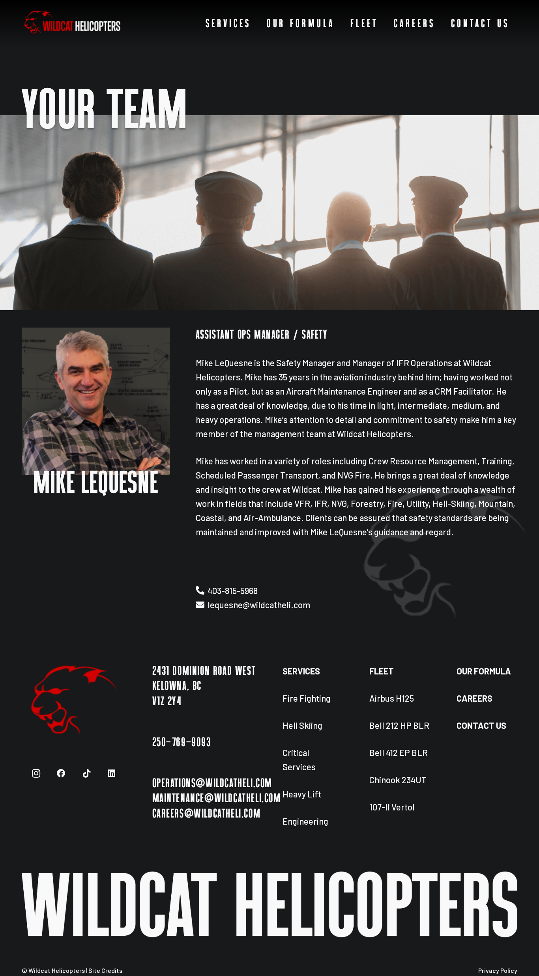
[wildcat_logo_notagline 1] (72, 23)
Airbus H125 (391, 698)
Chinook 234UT (398, 780)
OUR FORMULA (484, 671)
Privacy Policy (497, 970)
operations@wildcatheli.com (212, 784)
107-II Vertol (392, 807)
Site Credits (105, 970)
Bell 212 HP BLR (399, 725)
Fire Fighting (307, 698)
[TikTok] (86, 773)
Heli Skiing (302, 725)
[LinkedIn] (111, 773)
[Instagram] (36, 773)
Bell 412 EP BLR (398, 752)
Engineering (305, 821)
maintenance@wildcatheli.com (216, 799)
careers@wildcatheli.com (206, 814)
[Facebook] (61, 773)
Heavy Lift (302, 794)
